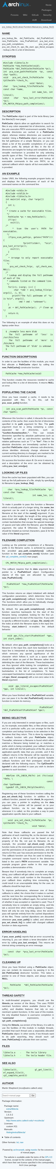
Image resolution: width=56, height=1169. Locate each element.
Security (47, 15)
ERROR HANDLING (14, 931)
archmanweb (18, 1150)
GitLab (35, 15)
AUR (34, 20)
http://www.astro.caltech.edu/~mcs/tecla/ (25, 1120)
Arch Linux (16, 4)
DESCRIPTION (11, 111)
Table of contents (12, 1137)
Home (49, 5)
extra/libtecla (12, 1109)
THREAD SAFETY (13, 995)
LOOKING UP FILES (14, 472)
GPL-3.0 (48, 1157)
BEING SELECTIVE (14, 717)
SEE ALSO (9, 1063)
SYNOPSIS (9, 56)
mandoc (34, 1150)
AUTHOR (8, 1083)
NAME (6, 33)
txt (17, 1142)
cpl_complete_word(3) (16, 556)
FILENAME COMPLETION (18, 540)
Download (46, 20)
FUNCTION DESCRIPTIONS (19, 356)
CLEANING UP (11, 962)
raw (21, 1142)
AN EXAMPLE (11, 173)
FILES (6, 1046)
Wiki (25, 15)
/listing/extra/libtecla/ (15, 1132)
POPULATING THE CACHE (19, 392)
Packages (47, 10)
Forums (15, 15)
